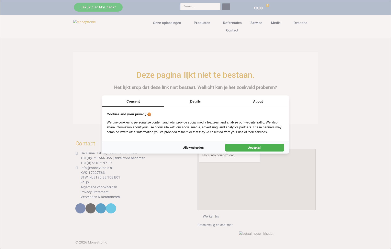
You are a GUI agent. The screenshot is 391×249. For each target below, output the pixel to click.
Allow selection (193, 147)
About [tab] (258, 101)
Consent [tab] (133, 101)
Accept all (254, 147)
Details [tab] (195, 101)
